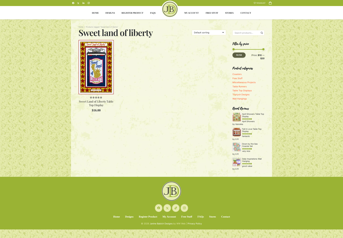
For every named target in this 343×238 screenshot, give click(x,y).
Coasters (237, 74)
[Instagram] (88, 3)
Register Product (148, 216)
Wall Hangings (239, 98)
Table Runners (239, 86)
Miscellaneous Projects (244, 82)
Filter (239, 55)
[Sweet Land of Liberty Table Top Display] (96, 67)
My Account (169, 216)
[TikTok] (175, 208)
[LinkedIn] (83, 3)
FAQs (200, 216)
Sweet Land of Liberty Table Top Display (96, 103)
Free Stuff (237, 78)
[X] (78, 3)
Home (81, 27)
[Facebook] (73, 3)
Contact (225, 216)
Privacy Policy (195, 223)
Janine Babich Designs (161, 223)
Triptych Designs (240, 94)
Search (261, 32)
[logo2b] (169, 9)
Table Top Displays (242, 90)
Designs (129, 216)
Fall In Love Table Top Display (252, 130)
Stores (212, 216)
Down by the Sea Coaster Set (250, 145)
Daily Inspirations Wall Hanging (252, 160)
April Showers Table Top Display (253, 115)
